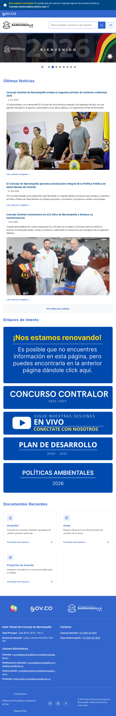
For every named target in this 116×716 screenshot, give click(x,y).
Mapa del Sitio (20, 711)
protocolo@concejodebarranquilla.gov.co (32, 679)
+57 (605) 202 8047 (88, 633)
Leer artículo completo (17, 174)
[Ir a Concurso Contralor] (58, 397)
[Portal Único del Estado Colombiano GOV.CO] (41, 608)
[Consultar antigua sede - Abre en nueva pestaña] (58, 355)
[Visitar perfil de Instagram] (58, 703)
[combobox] (73, 25)
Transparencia (20, 694)
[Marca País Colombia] (13, 608)
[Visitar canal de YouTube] (50, 703)
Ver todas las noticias (58, 309)
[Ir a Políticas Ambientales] (58, 478)
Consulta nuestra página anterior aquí (27, 6)
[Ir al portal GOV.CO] (9, 14)
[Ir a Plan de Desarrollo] (58, 448)
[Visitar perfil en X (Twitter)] (66, 703)
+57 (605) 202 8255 (91, 638)
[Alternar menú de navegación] (111, 25)
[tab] (49, 67)
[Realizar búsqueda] (101, 25)
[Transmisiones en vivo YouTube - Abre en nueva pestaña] (58, 423)
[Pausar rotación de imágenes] (42, 67)
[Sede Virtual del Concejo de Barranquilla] (85, 608)
